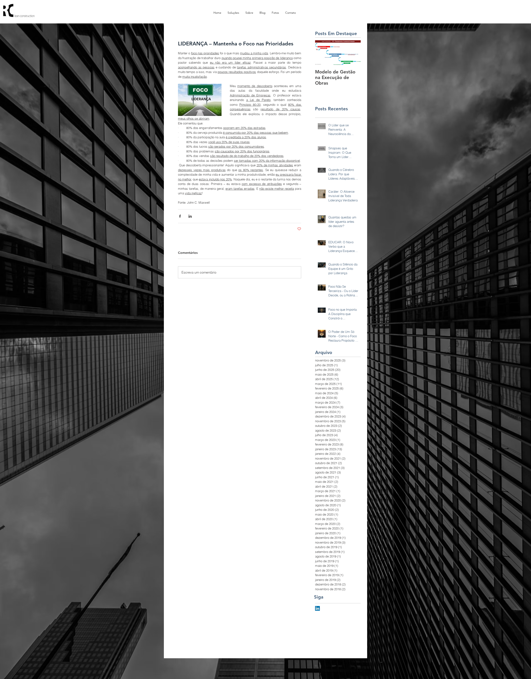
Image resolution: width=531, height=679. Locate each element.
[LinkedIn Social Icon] (317, 608)
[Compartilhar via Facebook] (180, 216)
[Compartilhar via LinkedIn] (190, 216)
